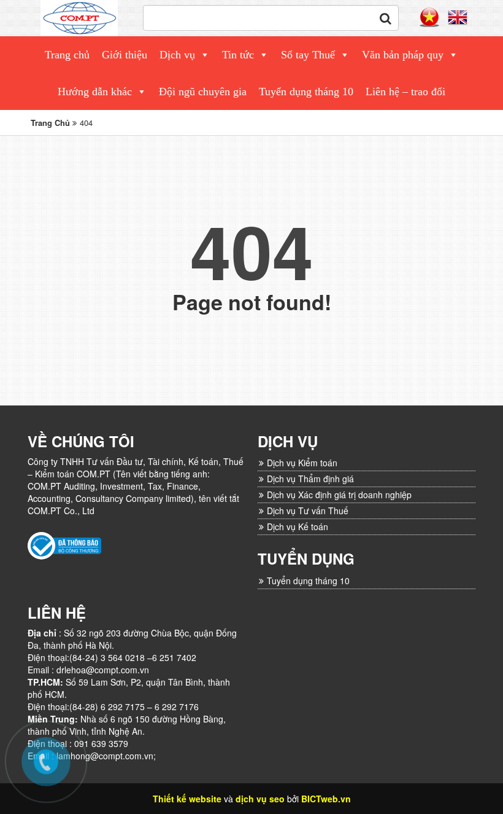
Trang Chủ (50, 122)
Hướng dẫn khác (95, 91)
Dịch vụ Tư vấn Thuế (307, 510)
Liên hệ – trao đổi (405, 91)
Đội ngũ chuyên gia (203, 91)
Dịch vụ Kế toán (297, 526)
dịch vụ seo (260, 798)
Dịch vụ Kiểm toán (302, 462)
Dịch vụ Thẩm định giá (310, 478)
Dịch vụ (177, 55)
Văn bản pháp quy (402, 55)
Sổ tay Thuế (308, 55)
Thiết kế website (187, 798)
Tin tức (238, 55)
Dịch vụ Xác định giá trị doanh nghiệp (339, 494)
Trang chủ (67, 55)
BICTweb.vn (326, 798)
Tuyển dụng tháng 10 (306, 91)
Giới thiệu (124, 55)
